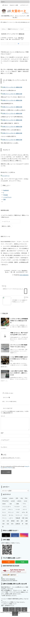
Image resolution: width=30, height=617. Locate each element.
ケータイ (18, 509)
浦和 (26, 521)
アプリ (24, 503)
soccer (25, 501)
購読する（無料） (6, 226)
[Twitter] (4, 43)
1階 (7, 39)
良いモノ (2, 39)
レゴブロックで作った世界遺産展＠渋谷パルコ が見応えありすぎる (19, 320)
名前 (2, 433)
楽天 (22, 521)
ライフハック (19, 515)
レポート (11, 518)
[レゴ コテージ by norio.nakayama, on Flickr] (5, 175)
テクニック (11, 512)
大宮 (3, 521)
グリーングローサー (16, 39)
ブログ (17, 512)
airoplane (4, 498)
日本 (8, 521)
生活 (8, 523)
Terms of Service (8, 467)
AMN (17, 498)
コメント (3, 416)
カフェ (24, 506)
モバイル (11, 515)
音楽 (26, 523)
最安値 (12, 521)
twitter (4, 503)
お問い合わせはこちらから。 (10, 595)
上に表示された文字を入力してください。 (11, 458)
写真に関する (21, 37)
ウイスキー (17, 506)
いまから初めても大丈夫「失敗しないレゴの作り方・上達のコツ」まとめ (19, 373)
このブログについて (24, 5)
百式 (12, 523)
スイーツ (25, 509)
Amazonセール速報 (14, 5)
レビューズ (6, 599)
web (11, 503)
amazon (11, 498)
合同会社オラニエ (9, 605)
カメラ (4, 509)
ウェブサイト (4, 447)
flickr (26, 498)
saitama (19, 501)
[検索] (28, 1)
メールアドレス (5, 440)
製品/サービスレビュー (13, 29)
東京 (18, 521)
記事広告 (18, 523)
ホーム (4, 29)
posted (13, 501)
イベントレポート (6, 506)
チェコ (4, 512)
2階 (9, 39)
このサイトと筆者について (9, 604)
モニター (4, 515)
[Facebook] (11, 43)
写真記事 (18, 518)
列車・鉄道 (25, 518)
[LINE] (25, 43)
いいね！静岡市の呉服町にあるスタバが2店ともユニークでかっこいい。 (19, 359)
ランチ (26, 515)
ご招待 (17, 503)
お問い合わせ (5, 5)
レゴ (22, 29)
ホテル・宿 (24, 512)
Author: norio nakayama (8, 579)
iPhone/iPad (5, 501)
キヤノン (10, 509)
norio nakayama (24, 275)
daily (21, 498)
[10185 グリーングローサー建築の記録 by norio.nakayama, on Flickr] (11, 87)
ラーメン (4, 518)
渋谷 (3, 523)
